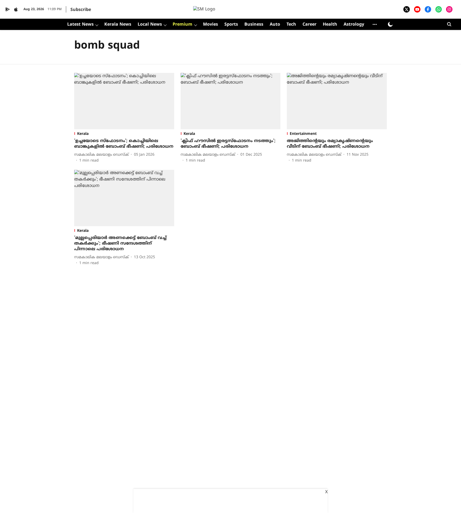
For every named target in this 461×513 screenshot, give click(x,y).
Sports (231, 24)
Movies (210, 24)
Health (330, 24)
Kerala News (117, 24)
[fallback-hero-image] (124, 101)
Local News (150, 24)
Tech (291, 24)
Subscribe (80, 10)
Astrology (354, 24)
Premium (182, 24)
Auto (275, 24)
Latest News (80, 24)
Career (309, 24)
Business (253, 24)
